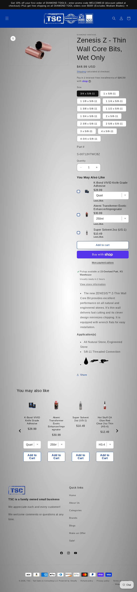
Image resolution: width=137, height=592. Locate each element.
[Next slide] (117, 430)
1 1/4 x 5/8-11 (114, 101)
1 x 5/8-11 (110, 93)
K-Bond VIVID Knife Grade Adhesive (32, 420)
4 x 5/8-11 (107, 131)
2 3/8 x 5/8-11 (88, 123)
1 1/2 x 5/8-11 (114, 108)
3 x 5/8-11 (86, 131)
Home (72, 495)
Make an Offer (77, 533)
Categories (75, 510)
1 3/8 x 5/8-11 (88, 108)
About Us (74, 502)
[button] (7, 18)
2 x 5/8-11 (112, 116)
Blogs (72, 525)
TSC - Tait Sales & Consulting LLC (42, 581)
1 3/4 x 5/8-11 (88, 116)
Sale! (72, 540)
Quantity (81, 161)
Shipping (81, 71)
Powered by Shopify (68, 581)
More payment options (103, 262)
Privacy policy (103, 581)
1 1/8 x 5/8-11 (88, 101)
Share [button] (83, 374)
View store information (93, 284)
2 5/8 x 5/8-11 (114, 123)
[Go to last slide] (20, 430)
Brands (73, 518)
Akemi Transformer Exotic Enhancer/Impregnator (56, 423)
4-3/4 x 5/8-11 (88, 138)
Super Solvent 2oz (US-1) (81, 419)
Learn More (98, 200)
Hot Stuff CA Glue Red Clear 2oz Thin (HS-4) (104, 422)
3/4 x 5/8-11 (87, 93)
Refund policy (87, 581)
